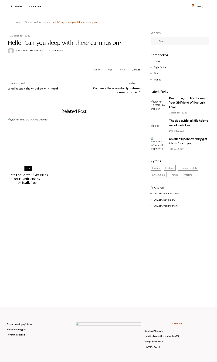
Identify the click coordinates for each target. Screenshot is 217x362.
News (157, 61)
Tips (28, 168)
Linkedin (136, 69)
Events (156, 167)
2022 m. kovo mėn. (164, 199)
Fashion (169, 167)
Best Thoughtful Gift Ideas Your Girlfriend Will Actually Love (28, 179)
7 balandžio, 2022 (178, 112)
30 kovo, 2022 (176, 130)
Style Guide (160, 67)
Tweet (109, 69)
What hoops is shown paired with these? (33, 88)
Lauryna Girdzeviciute (29, 50)
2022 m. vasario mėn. (166, 205)
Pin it (122, 69)
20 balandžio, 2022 (20, 35)
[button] (180, 278)
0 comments (56, 50)
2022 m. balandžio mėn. (167, 193)
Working (188, 174)
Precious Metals (188, 167)
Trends (157, 79)
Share (96, 69)
